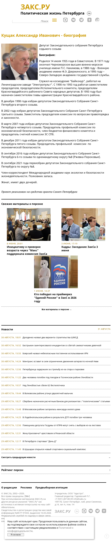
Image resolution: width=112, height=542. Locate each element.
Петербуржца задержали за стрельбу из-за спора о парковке (53, 369)
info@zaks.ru (79, 499)
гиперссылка (30, 504)
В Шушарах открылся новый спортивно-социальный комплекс (54, 449)
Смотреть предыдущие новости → (56, 457)
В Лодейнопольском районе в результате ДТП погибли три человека (57, 417)
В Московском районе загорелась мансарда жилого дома (51, 409)
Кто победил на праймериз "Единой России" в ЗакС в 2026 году (55, 297)
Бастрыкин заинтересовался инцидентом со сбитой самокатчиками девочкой (62, 345)
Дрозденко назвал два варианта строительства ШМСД (50, 337)
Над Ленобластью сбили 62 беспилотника (44, 385)
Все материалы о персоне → (57, 309)
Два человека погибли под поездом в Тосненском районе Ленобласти (58, 377)
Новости (7, 329)
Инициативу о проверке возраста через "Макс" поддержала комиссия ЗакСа (27, 250)
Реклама (26, 487)
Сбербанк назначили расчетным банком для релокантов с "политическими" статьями (66, 401)
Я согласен (16, 535)
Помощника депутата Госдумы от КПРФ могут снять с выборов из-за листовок (62, 425)
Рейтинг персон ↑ (56, 470)
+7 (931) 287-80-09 (64, 499)
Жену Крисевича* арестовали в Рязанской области (48, 433)
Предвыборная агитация (51, 487)
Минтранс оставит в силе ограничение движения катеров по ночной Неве (60, 361)
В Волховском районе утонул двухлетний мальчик (48, 393)
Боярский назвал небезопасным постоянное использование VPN (55, 353)
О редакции (9, 487)
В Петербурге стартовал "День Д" (40, 441)
